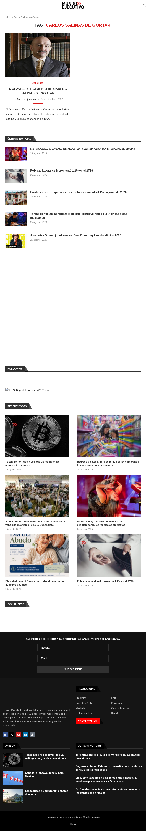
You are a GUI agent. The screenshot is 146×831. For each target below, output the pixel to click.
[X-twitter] (11, 734)
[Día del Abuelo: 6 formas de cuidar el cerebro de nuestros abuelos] (37, 555)
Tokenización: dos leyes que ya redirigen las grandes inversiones (32, 463)
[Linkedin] (25, 734)
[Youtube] (18, 734)
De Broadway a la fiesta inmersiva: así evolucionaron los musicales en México (82, 148)
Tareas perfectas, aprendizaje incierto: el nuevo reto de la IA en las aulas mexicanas (78, 215)
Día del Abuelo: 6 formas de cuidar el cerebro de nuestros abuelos (34, 583)
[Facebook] (5, 734)
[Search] (144, 5)
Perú (114, 698)
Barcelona (117, 703)
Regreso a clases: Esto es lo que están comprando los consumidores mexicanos (108, 463)
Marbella (80, 708)
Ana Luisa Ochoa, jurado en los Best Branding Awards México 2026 (75, 235)
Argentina (81, 698)
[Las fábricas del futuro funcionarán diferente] (13, 796)
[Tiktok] (32, 734)
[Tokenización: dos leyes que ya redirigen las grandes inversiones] (37, 436)
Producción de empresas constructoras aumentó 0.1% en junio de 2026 (78, 192)
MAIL (96, 721)
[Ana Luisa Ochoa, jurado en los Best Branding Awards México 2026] (16, 241)
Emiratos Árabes (85, 703)
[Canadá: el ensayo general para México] (13, 778)
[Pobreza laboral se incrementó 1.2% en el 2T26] (16, 176)
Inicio (8, 17)
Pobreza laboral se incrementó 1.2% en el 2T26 (61, 170)
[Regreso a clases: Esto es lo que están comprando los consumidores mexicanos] (109, 436)
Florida (115, 713)
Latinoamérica (84, 713)
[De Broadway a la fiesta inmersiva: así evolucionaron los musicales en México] (16, 154)
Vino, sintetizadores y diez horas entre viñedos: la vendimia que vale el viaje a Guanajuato (35, 523)
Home (73, 824)
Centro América (120, 708)
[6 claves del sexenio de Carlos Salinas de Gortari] (37, 55)
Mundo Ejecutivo (26, 99)
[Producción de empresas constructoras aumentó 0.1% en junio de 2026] (16, 197)
